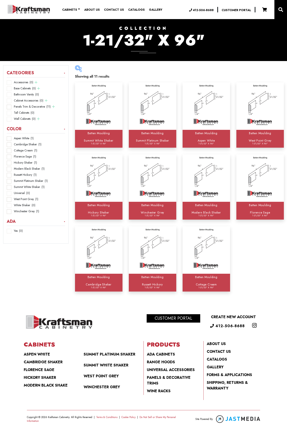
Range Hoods (161, 362)
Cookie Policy (128, 417)
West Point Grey (26, 199)
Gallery (155, 10)
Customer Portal (236, 10)
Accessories (23, 82)
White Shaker (24, 205)
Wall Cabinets (25, 119)
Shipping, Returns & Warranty (227, 385)
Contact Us (114, 10)
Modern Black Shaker (29, 169)
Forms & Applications (229, 375)
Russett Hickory (25, 175)
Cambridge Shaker (27, 144)
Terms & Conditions (106, 417)
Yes (18, 231)
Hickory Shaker (25, 162)
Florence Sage (25, 156)
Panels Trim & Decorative (32, 106)
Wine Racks (159, 391)
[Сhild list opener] (36, 82)
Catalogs (136, 10)
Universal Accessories (171, 370)
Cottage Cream (25, 150)
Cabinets (69, 10)
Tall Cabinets (24, 113)
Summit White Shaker (29, 187)
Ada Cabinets (161, 354)
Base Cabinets (25, 88)
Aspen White (24, 138)
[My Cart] (264, 10)
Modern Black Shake (46, 385)
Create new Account (233, 317)
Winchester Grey (26, 211)
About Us (92, 10)
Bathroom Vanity (26, 94)
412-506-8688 (203, 10)
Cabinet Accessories (28, 100)
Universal (22, 193)
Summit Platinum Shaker (31, 181)
